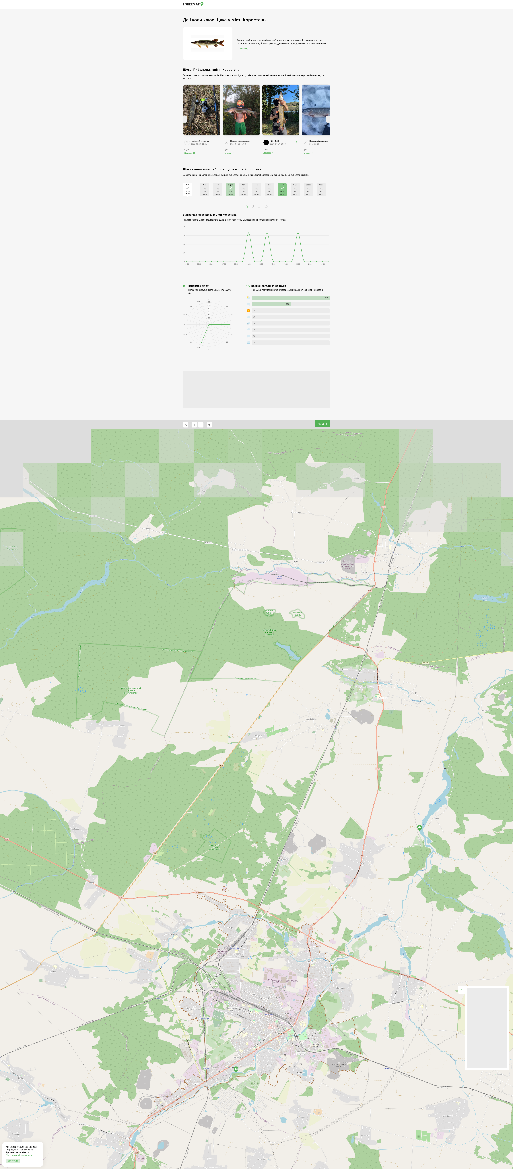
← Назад (242, 48)
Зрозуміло (13, 1161)
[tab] (246, 206)
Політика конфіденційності (19, 1155)
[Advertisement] (256, 389)
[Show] (419, 828)
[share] (186, 425)
